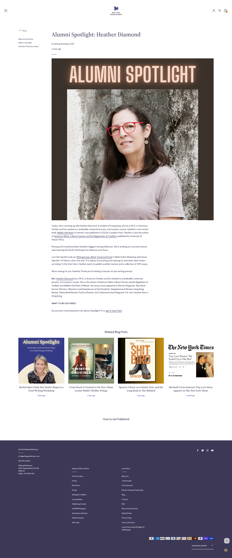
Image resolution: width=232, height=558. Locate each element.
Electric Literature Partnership (132, 490)
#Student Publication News (28, 46)
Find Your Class (77, 476)
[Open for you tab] (226, 550)
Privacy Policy (127, 518)
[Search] (219, 10)
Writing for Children (79, 495)
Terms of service (128, 522)
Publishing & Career (79, 504)
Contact (125, 499)
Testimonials (127, 481)
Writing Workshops (31, 449)
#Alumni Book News (25, 39)
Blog (123, 495)
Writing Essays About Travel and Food (94, 257)
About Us (125, 476)
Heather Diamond (64, 278)
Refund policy (127, 513)
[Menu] (6, 11)
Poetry (74, 490)
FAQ (123, 504)
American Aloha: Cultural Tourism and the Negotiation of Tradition (85, 236)
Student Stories (78, 518)
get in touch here (114, 310)
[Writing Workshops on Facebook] (197, 450)
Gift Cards (75, 522)
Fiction (74, 481)
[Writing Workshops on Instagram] (207, 450)
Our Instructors (127, 485)
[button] (225, 11)
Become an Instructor (130, 508)
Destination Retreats (79, 513)
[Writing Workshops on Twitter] (202, 450)
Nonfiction (76, 485)
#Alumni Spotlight (25, 43)
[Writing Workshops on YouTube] (212, 450)
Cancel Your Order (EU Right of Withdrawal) (133, 528)
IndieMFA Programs (79, 508)
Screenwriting (77, 499)
